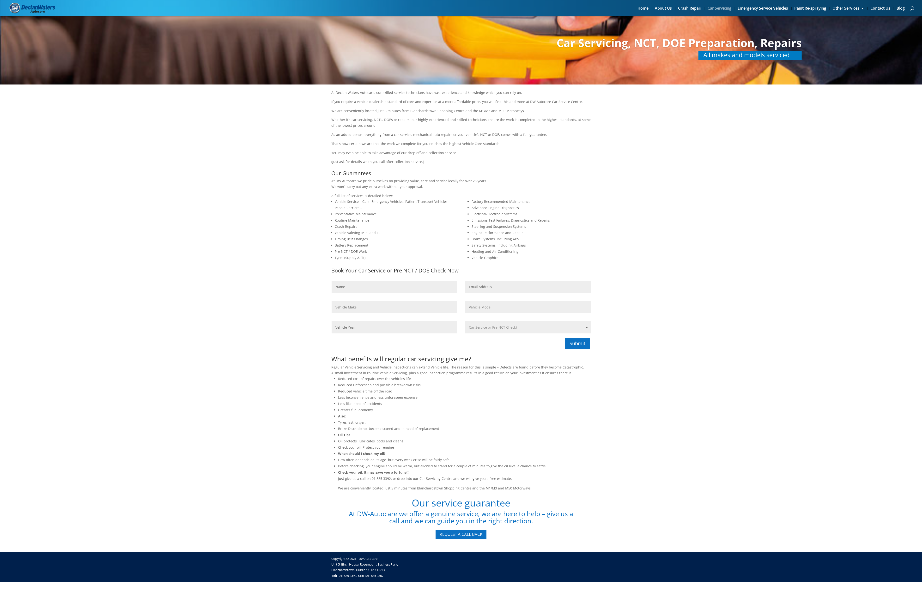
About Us (663, 8)
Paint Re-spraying (810, 8)
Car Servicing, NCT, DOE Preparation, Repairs (679, 42)
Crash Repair (689, 8)
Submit (577, 343)
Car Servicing (719, 8)
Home (643, 8)
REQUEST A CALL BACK (461, 534)
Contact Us (880, 8)
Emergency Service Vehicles (763, 8)
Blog (901, 8)
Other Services (845, 8)
